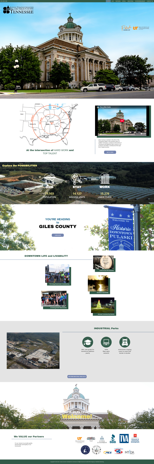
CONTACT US (150, 1)
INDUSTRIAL (130, 1)
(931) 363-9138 (3, 1)
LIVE (113, 1)
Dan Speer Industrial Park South (77, 376)
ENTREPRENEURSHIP (140, 1)
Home (108, 1)
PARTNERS (118, 1)
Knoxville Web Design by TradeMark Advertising (94, 461)
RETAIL (124, 1)
